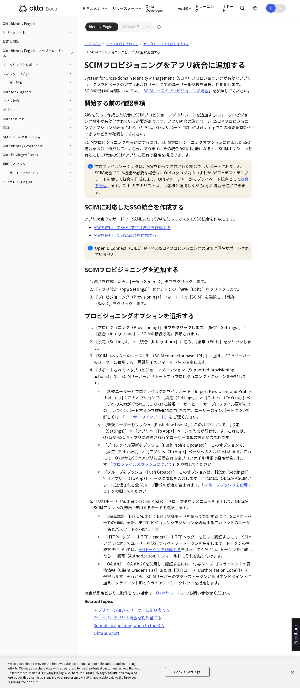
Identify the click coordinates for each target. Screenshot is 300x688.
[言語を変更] (255, 8)
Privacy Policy (53, 672)
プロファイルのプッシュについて (142, 464)
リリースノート (14, 32)
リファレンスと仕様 (17, 181)
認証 (6, 127)
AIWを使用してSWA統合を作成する (125, 235)
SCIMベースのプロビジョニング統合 (175, 90)
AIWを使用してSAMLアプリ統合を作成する (132, 227)
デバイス (9, 109)
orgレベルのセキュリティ (22, 136)
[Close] (292, 672)
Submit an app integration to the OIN (129, 625)
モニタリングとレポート (21, 64)
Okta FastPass (14, 118)
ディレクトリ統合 (16, 73)
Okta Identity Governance (23, 145)
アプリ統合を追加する (122, 43)
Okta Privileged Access (20, 154)
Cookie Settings (187, 672)
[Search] (242, 8)
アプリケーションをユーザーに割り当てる (131, 610)
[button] (93, 8)
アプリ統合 (11, 100)
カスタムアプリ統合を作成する (166, 43)
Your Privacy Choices (102, 672)
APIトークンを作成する (160, 549)
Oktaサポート (168, 593)
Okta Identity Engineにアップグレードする (34, 53)
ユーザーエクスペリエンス (22, 172)
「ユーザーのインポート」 (146, 417)
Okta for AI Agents (17, 91)
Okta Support (106, 633)
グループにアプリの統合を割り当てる (127, 618)
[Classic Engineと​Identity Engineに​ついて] (159, 27)
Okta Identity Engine (19, 23)
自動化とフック (14, 163)
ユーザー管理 (12, 82)
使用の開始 (11, 41)
